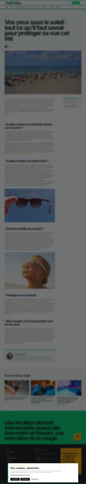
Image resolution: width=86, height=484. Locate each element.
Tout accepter (25, 479)
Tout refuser (15, 479)
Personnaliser (35, 479)
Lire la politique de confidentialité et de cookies (20, 475)
